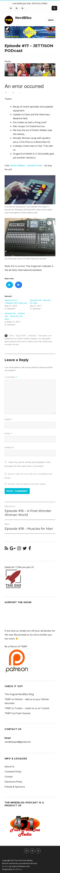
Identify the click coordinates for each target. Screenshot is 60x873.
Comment (11, 377)
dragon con (36, 338)
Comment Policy (13, 771)
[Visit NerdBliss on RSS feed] (6, 549)
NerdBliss (23, 18)
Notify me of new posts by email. (27, 484)
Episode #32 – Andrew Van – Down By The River (15, 316)
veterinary (47, 341)
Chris (11, 335)
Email (9, 433)
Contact (9, 776)
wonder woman (12, 344)
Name (8, 419)
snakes (30, 341)
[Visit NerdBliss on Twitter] (25, 549)
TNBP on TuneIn (13, 708)
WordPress (17, 869)
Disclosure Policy (13, 781)
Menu (51, 20)
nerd (24, 341)
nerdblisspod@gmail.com (18, 741)
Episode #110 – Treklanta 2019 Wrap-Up (16, 301)
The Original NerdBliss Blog (19, 694)
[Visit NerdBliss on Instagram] (19, 549)
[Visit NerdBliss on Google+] (12, 549)
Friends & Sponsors (15, 786)
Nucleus (5, 866)
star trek (38, 341)
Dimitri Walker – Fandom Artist (26, 165)
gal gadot (46, 338)
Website (9, 447)
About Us (9, 766)
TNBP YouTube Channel (17, 713)
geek (7, 341)
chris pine (42, 335)
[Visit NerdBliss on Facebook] (29, 549)
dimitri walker (24, 338)
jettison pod (15, 341)
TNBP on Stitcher (14, 699)
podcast (32, 335)
